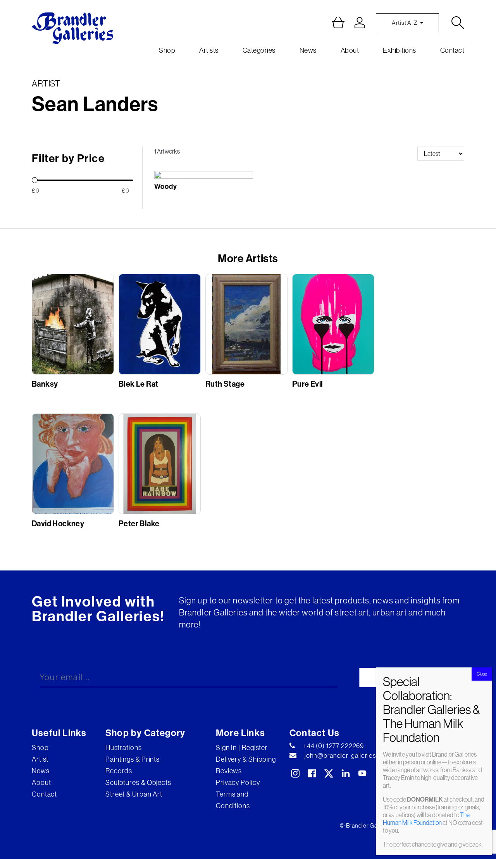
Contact (452, 50)
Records (118, 770)
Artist (40, 759)
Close (482, 674)
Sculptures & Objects (138, 782)
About (350, 50)
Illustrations (123, 747)
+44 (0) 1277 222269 (333, 746)
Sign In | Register (242, 747)
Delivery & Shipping (246, 759)
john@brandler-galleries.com (347, 755)
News (308, 50)
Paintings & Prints (132, 759)
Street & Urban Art (133, 794)
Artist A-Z (405, 22)
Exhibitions (399, 50)
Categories (259, 50)
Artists (209, 50)
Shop (167, 50)
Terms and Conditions (233, 800)
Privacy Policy (238, 782)
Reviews (229, 770)
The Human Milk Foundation (426, 818)
